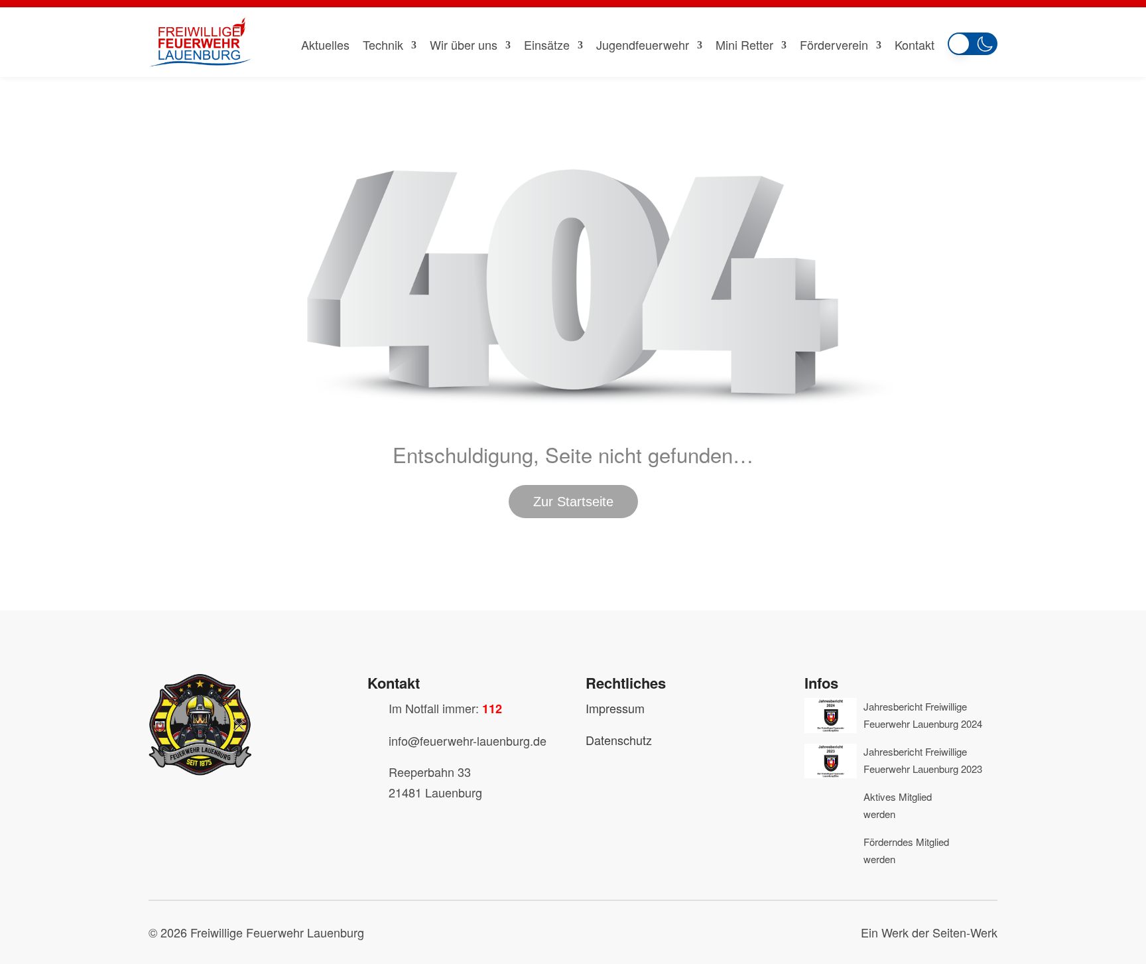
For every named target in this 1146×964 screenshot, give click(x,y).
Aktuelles (325, 44)
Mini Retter (744, 44)
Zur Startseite (573, 501)
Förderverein (834, 44)
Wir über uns (463, 44)
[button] (972, 41)
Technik (383, 44)
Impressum (615, 708)
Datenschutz (619, 739)
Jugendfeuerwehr (642, 44)
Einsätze (547, 44)
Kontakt (914, 44)
